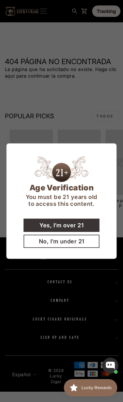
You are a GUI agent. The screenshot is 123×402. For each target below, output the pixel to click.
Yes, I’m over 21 (61, 225)
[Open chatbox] (110, 366)
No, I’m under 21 (61, 241)
